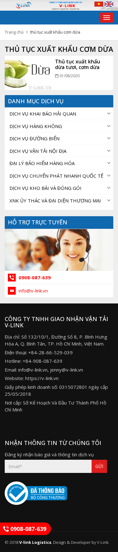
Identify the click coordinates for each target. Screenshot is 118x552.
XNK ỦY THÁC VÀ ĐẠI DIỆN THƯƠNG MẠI (55, 200)
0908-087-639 (34, 277)
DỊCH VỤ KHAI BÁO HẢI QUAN (42, 113)
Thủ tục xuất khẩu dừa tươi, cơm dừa (77, 64)
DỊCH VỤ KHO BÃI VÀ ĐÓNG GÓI (45, 188)
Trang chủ (14, 32)
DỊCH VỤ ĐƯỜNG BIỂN (34, 138)
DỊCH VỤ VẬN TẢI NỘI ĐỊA (37, 151)
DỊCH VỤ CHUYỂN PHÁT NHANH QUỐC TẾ (56, 176)
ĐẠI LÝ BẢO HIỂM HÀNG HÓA (42, 163)
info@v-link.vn (32, 290)
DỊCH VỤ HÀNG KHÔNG (35, 126)
